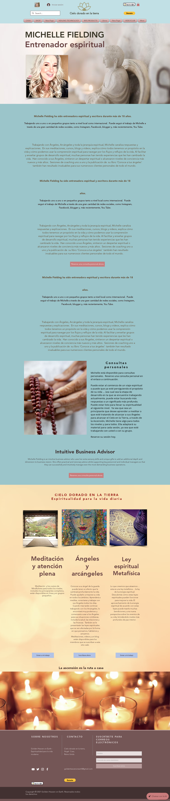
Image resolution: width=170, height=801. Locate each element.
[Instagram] (42, 769)
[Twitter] (38, 769)
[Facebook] (47, 769)
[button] (138, 4)
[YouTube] (33, 769)
